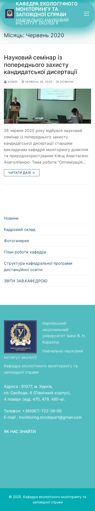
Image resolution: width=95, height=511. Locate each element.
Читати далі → (21, 173)
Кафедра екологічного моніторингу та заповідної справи (47, 9)
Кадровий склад (19, 229)
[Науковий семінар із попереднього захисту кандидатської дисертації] (47, 106)
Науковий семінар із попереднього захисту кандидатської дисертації (40, 64)
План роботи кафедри (25, 252)
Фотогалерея (16, 240)
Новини (66, 81)
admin (12, 81)
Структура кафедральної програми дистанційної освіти (38, 266)
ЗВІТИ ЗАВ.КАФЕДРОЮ (26, 280)
